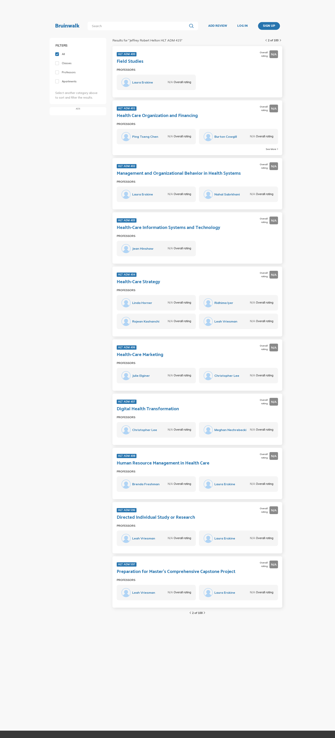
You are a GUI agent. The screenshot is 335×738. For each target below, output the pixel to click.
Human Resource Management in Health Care (163, 463)
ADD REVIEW (217, 25)
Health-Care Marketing (140, 354)
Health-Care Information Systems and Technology (168, 227)
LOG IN (242, 25)
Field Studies (130, 61)
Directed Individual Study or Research (156, 517)
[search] (138, 26)
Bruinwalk (67, 26)
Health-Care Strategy (138, 282)
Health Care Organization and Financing (157, 115)
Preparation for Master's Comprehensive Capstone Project (176, 571)
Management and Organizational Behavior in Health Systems (179, 173)
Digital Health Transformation (148, 409)
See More (271, 149)
